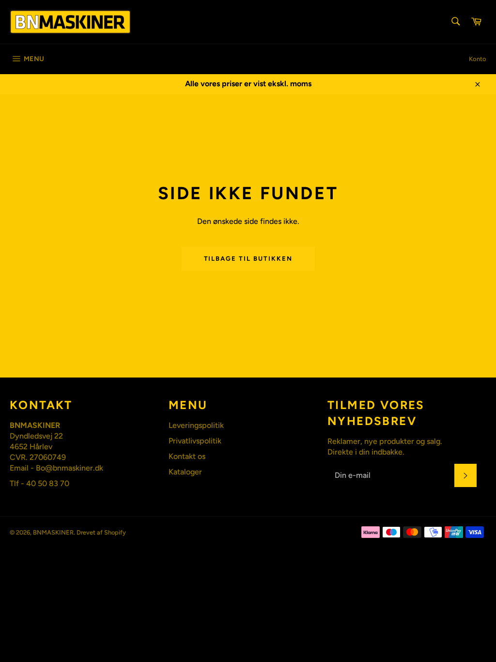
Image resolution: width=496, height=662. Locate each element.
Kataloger (185, 471)
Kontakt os (187, 456)
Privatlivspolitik (195, 440)
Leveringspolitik (196, 425)
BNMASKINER (53, 532)
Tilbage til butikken (248, 258)
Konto (477, 59)
